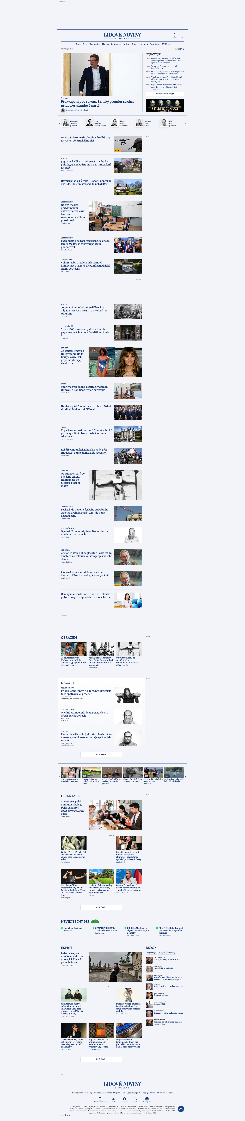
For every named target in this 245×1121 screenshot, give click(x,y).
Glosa (63, 384)
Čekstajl (64, 98)
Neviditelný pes (75, 922)
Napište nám (77, 1093)
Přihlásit (174, 37)
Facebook (124, 1102)
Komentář (65, 158)
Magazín (144, 44)
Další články (101, 755)
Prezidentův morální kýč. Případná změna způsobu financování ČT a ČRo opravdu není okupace (166, 60)
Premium (154, 44)
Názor (63, 427)
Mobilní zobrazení (100, 1102)
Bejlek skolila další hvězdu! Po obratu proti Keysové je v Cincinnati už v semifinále (166, 87)
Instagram (147, 1102)
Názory (105, 44)
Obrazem (65, 348)
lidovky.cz (122, 1084)
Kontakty (88, 1093)
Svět (85, 44)
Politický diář (67, 326)
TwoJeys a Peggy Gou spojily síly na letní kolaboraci (165, 67)
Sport (135, 44)
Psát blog (171, 953)
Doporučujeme (67, 260)
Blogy (151, 948)
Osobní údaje (132, 1093)
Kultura (126, 44)
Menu (182, 37)
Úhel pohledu (67, 202)
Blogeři (162, 953)
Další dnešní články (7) (165, 94)
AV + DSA (161, 1093)
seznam (151, 1093)
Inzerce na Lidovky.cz (103, 1093)
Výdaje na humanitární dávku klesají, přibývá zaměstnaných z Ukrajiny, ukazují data (166, 79)
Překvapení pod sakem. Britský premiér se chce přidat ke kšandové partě (167, 73)
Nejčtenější (151, 953)
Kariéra (169, 1093)
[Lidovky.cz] (122, 35)
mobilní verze (67, 1115)
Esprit (66, 948)
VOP (123, 1093)
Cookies (142, 1093)
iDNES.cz (165, 44)
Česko (78, 44)
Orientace (116, 44)
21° (180, 49)
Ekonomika (94, 44)
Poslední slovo (67, 528)
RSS (113, 1102)
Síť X (135, 1102)
